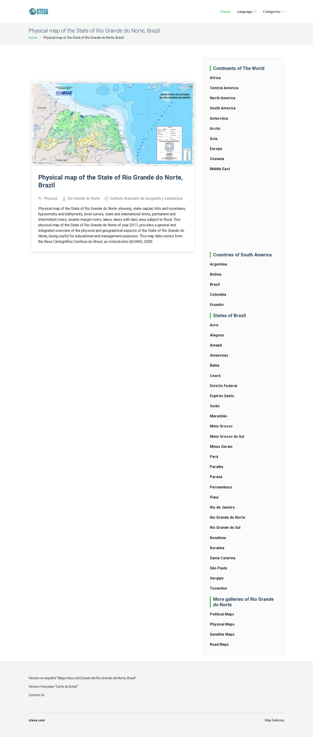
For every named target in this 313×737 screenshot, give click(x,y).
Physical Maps (222, 624)
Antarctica (219, 118)
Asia (213, 138)
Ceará (215, 376)
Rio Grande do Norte (227, 517)
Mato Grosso (221, 426)
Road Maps (219, 644)
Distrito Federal (223, 386)
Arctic (215, 128)
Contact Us (36, 695)
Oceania (217, 159)
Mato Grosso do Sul (227, 436)
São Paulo (218, 568)
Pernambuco (221, 487)
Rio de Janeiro (222, 507)
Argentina (218, 264)
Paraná (216, 477)
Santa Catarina (222, 558)
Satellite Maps (222, 634)
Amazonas (219, 355)
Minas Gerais (221, 446)
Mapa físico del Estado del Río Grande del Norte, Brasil (96, 678)
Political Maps (222, 614)
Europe (216, 149)
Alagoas (217, 335)
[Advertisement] (114, 59)
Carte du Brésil (66, 686)
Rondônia (218, 538)
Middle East (220, 169)
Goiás (215, 406)
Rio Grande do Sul (225, 527)
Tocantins (218, 588)
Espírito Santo (222, 396)
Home (225, 11)
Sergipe (217, 578)
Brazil (215, 284)
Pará (214, 456)
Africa (215, 78)
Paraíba (216, 467)
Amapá (216, 345)
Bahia (214, 365)
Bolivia (215, 274)
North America (222, 98)
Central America (224, 88)
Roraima (217, 548)
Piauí (214, 497)
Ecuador (217, 304)
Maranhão (218, 416)
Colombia (218, 294)
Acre (214, 325)
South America (223, 108)
